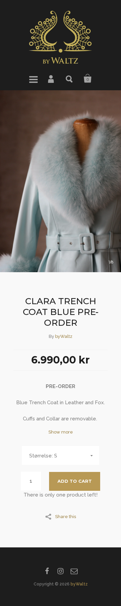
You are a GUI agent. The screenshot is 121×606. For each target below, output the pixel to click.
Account (51, 78)
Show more (60, 432)
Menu (33, 78)
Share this (65, 516)
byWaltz (63, 336)
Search (70, 78)
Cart (88, 78)
